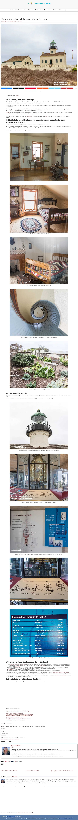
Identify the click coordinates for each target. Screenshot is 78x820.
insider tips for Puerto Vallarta (61, 675)
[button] (65, 10)
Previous (72, 14)
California (10, 21)
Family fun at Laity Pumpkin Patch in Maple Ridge (9, 770)
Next (75, 14)
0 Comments (19, 21)
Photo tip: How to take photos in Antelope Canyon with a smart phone (19, 714)
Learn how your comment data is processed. (24, 812)
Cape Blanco (10, 669)
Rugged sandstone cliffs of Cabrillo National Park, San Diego (17, 711)
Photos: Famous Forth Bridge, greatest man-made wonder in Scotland (19, 715)
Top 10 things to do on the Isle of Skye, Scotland (15, 719)
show (17, 95)
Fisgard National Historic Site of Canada (17, 664)
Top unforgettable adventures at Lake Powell (14, 717)
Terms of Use (16, 739)
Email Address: (4, 731)
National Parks (14, 21)
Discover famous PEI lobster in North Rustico (14, 713)
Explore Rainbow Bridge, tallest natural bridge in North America (18, 718)
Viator (46, 116)
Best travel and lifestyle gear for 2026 (32, 770)
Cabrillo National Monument (30, 91)
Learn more (42, 665)
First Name (3, 728)
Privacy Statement (4, 739)
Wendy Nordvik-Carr (5, 21)
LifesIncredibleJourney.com (11, 816)
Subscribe (8, 112)
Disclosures (11, 739)
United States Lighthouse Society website (61, 672)
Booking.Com (29, 116)
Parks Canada (17, 666)
